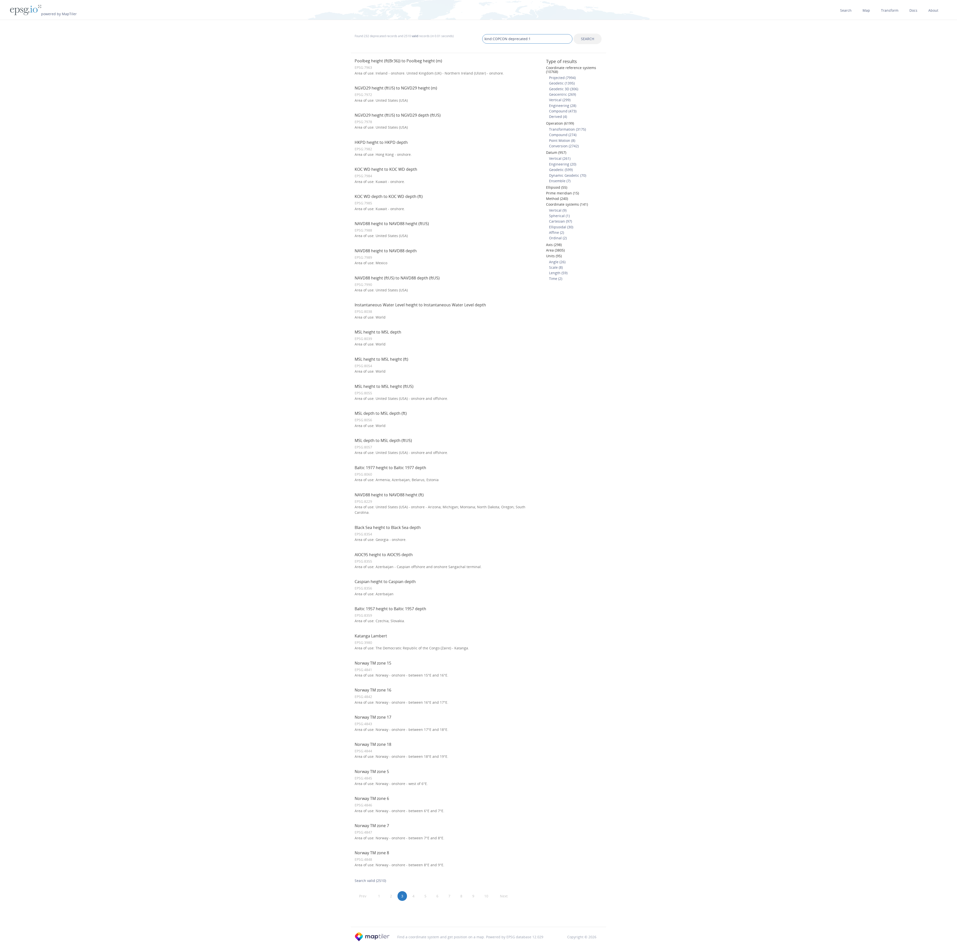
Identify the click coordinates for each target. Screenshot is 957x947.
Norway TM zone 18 (373, 744)
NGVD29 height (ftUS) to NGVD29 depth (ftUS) (398, 115)
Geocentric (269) (562, 94)
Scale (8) (556, 267)
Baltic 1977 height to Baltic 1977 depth (390, 467)
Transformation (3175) (567, 129)
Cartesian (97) (560, 221)
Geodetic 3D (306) (563, 88)
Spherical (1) (559, 215)
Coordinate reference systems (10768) (571, 69)
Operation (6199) (560, 123)
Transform (889, 10)
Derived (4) (558, 116)
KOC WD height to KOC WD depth (386, 169)
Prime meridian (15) (562, 193)
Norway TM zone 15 (373, 663)
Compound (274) (562, 134)
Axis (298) (554, 244)
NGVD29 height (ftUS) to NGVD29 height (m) (396, 88)
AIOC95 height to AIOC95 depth (384, 554)
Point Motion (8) (562, 140)
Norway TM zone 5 (372, 771)
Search (846, 10)
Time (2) (555, 278)
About (933, 10)
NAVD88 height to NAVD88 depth (386, 251)
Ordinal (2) (558, 238)
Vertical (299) (559, 99)
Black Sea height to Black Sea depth (388, 527)
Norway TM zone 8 (372, 853)
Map (866, 10)
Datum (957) (556, 152)
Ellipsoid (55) (556, 187)
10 (486, 896)
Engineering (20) (562, 164)
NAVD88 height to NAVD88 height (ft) (389, 495)
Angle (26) (557, 261)
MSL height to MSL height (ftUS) (384, 386)
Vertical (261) (559, 158)
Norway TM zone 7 (372, 825)
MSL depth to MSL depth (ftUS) (383, 440)
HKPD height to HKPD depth (381, 142)
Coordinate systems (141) (567, 204)
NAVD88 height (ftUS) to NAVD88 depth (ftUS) (397, 278)
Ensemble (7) (559, 180)
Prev (362, 896)
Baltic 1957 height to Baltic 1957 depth (390, 608)
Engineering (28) (562, 105)
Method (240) (557, 198)
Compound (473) (562, 111)
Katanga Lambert (371, 636)
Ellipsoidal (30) (561, 227)
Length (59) (558, 272)
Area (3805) (555, 250)
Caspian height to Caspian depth (385, 581)
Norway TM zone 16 (373, 690)
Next (504, 896)
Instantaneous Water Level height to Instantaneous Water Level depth (420, 305)
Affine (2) (556, 232)
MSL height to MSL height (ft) (381, 359)
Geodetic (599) (561, 169)
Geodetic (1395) (562, 83)
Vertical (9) (557, 210)
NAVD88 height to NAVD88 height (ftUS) (392, 223)
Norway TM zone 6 (372, 798)
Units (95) (554, 256)
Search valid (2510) (370, 880)
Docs (913, 10)
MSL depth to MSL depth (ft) (381, 413)
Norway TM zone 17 (373, 717)
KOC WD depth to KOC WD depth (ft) (389, 196)
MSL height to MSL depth (378, 332)
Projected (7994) (562, 77)
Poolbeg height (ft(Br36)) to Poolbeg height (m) (398, 61)
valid (415, 36)
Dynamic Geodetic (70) (567, 175)
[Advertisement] (478, 914)
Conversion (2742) (564, 146)
